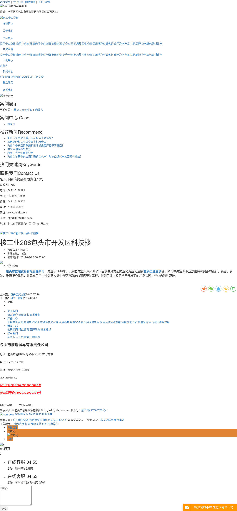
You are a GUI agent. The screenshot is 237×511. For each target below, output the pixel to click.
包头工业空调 (58, 420)
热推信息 (5, 2)
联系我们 (8, 89)
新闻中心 (8, 71)
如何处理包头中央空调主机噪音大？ (28, 141)
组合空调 (68, 43)
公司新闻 (5, 77)
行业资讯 (16, 77)
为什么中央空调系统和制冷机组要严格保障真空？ (35, 145)
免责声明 (119, 420)
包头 (27, 423)
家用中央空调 (8, 43)
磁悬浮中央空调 (42, 43)
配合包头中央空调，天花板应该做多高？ (30, 138)
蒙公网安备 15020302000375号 (33, 414)
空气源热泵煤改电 (151, 43)
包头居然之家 (18, 294)
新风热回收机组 (83, 43)
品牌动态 (27, 77)
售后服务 (8, 82)
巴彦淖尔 (53, 423)
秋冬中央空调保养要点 (20, 153)
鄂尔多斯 (36, 423)
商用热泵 (56, 43)
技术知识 (38, 77)
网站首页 (8, 23)
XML (48, 2)
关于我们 (8, 30)
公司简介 (12, 314)
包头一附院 (16, 298)
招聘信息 (35, 337)
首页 (16, 109)
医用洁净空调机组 (103, 43)
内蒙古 (4, 65)
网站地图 (30, 2)
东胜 (44, 423)
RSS (40, 2)
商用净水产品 (122, 43)
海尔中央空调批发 (39, 420)
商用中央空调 (24, 43)
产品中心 (8, 38)
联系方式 (12, 337)
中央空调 (8, 49)
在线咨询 (24, 337)
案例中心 (27, 109)
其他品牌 (135, 43)
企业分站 (18, 2)
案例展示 (8, 60)
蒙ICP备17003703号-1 (94, 410)
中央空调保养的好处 (19, 149)
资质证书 (24, 314)
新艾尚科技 (106, 420)
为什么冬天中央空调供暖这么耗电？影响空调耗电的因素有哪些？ (45, 156)
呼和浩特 (19, 423)
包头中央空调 (21, 420)
